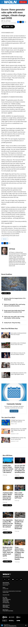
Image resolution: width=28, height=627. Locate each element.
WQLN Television (6, 605)
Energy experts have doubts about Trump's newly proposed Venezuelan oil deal (14, 311)
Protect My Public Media (8, 610)
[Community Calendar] (14, 392)
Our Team (5, 597)
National (5, 238)
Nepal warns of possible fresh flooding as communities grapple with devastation (19, 524)
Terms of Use (5, 601)
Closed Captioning (6, 599)
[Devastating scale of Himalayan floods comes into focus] (5, 345)
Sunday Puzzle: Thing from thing (12, 322)
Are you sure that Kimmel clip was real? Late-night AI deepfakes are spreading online (20, 469)
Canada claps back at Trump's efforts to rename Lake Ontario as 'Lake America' (8, 469)
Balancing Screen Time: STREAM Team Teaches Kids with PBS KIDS (18, 430)
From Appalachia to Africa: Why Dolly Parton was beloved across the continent (8, 523)
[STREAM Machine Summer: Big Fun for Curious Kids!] (5, 440)
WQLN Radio (5, 606)
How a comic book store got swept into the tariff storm (19, 495)
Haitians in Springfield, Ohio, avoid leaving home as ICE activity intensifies (14, 305)
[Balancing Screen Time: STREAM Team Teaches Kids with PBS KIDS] (5, 431)
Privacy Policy (6, 600)
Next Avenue (5, 609)
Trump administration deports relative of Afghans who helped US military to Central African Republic (19, 553)
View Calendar (14, 411)
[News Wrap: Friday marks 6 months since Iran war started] (5, 365)
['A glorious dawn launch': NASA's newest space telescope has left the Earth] (8, 488)
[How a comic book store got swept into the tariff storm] (20, 488)
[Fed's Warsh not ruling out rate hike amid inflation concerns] (5, 355)
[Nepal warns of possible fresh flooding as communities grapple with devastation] (20, 515)
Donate (24, 2)
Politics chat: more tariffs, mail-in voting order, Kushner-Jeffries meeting (14, 317)
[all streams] (26, 625)
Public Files (5, 598)
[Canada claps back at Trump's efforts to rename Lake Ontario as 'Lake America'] (8, 460)
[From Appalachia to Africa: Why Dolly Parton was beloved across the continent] (8, 515)
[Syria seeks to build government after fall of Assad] (5, 335)
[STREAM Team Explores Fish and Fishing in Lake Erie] (5, 422)
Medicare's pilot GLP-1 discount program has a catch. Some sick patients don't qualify (8, 551)
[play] (2, 625)
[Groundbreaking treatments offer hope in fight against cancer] (5, 375)
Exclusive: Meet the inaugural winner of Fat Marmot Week (14, 299)
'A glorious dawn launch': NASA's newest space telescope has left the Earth (8, 496)
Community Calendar (14, 404)
